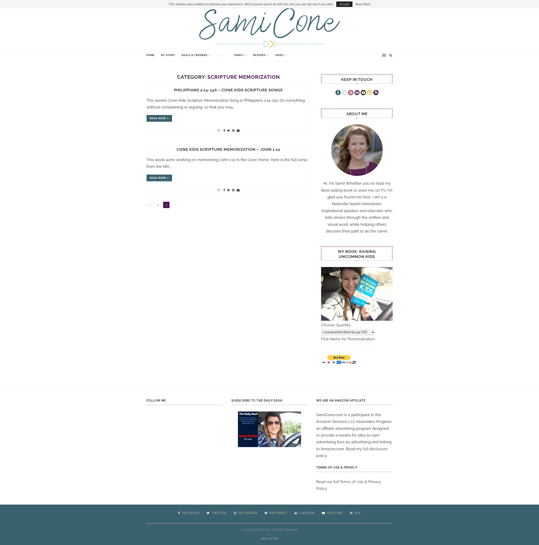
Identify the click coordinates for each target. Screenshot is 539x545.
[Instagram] (369, 93)
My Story (168, 55)
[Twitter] (344, 93)
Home (150, 55)
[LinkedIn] (357, 93)
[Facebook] (338, 93)
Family (239, 55)
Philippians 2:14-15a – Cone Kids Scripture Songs (228, 90)
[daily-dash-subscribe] (269, 429)
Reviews (259, 55)
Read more (158, 118)
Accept (344, 4)
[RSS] (376, 93)
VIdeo (279, 55)
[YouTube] (363, 93)
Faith (221, 55)
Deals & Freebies (194, 55)
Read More (362, 4)
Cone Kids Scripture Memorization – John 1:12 (228, 149)
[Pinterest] (350, 93)
